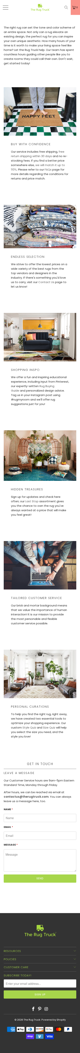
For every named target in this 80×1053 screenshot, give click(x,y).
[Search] (66, 7)
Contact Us (46, 282)
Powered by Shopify (53, 1020)
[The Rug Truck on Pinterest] (40, 1009)
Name (8, 809)
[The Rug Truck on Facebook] (33, 1009)
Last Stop (32, 501)
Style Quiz (29, 727)
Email (8, 827)
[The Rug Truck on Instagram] (46, 1009)
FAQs (48, 169)
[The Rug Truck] (40, 7)
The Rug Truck (32, 1020)
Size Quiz (49, 727)
